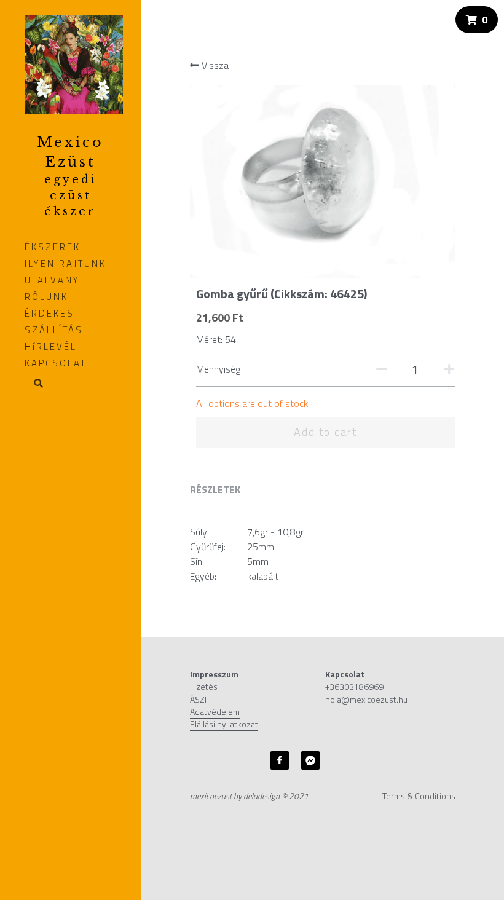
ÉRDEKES (49, 313)
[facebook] (279, 760)
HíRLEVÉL (51, 346)
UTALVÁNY (52, 280)
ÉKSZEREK (53, 247)
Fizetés (204, 686)
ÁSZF (199, 699)
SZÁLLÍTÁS (54, 330)
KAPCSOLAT (56, 363)
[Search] (34, 384)
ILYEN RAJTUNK (65, 263)
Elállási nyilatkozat (224, 723)
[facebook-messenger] (310, 760)
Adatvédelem (215, 711)
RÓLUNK (46, 297)
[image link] (74, 63)
